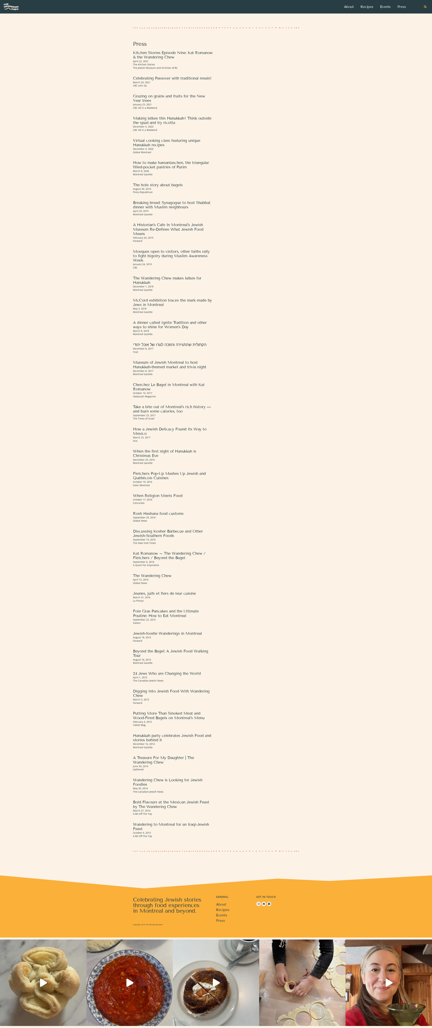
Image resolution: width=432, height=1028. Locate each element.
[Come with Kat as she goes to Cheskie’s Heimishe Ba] (43, 983)
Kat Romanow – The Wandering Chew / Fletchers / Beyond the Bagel (169, 555)
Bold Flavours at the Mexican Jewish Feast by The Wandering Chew (171, 804)
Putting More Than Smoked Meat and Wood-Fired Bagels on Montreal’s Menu (168, 715)
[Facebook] (264, 904)
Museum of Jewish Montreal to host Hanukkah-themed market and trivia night (169, 364)
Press (401, 7)
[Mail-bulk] (269, 904)
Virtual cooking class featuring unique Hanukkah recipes (166, 142)
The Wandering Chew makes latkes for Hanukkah (167, 280)
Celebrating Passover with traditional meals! (172, 78)
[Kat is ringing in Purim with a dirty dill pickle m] (389, 983)
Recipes (366, 7)
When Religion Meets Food (157, 495)
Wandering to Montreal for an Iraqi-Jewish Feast (171, 826)
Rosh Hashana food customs (158, 513)
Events (385, 7)
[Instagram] (258, 904)
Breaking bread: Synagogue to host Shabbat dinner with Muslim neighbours (171, 204)
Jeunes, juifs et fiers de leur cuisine (164, 593)
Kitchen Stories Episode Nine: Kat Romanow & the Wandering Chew (173, 54)
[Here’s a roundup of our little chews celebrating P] (302, 983)
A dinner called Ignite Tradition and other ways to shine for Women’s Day (170, 324)
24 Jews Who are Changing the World (167, 673)
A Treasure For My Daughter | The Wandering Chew (163, 759)
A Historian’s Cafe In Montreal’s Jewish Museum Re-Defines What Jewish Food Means (168, 229)
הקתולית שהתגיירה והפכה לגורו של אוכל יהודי (169, 344)
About (349, 7)
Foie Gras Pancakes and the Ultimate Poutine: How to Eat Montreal (166, 613)
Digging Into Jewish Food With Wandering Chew (171, 693)
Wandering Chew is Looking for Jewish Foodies (167, 782)
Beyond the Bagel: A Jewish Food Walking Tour (170, 653)
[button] (425, 6)
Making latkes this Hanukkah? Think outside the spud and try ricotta (172, 120)
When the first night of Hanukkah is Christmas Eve (164, 453)
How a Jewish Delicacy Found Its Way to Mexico (169, 431)
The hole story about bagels (158, 185)
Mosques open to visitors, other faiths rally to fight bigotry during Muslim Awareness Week (171, 256)
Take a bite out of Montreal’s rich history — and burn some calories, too (172, 409)
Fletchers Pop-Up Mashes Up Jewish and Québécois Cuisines (169, 475)
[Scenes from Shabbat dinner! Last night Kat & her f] (129, 983)
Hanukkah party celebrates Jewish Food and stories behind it (172, 737)
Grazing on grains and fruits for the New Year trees (169, 98)
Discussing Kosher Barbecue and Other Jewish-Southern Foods (168, 533)
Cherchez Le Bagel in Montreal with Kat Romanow (169, 386)
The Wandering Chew (152, 575)
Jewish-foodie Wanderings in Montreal (167, 633)
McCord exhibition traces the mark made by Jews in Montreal (172, 302)
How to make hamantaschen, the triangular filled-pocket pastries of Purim (171, 164)
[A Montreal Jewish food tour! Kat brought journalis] (216, 983)
